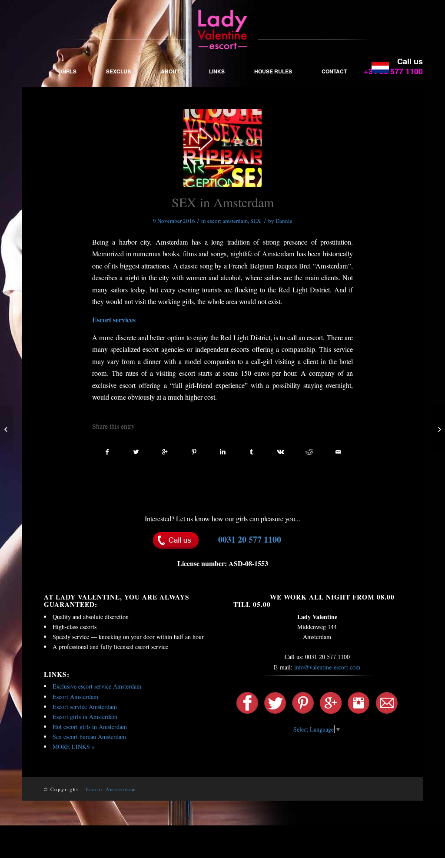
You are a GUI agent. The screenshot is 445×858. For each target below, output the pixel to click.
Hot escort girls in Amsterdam (90, 726)
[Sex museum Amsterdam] (6, 429)
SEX (255, 221)
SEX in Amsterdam (223, 202)
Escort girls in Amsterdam (85, 716)
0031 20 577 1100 (249, 539)
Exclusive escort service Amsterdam (97, 686)
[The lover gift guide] (438, 429)
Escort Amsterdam (75, 696)
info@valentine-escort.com (327, 667)
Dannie (284, 221)
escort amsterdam (227, 221)
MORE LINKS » (74, 746)
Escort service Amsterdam (85, 706)
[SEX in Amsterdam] (222, 148)
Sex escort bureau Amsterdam (89, 736)
